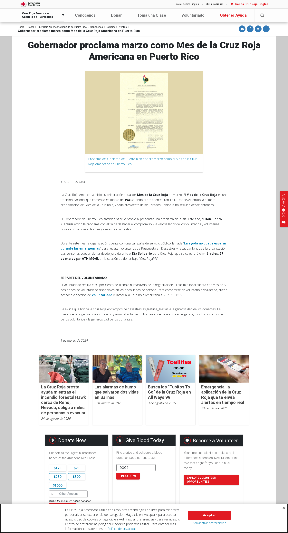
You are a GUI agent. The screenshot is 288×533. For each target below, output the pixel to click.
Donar (116, 15)
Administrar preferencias (209, 523)
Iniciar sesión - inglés (187, 4)
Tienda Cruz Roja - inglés (251, 4)
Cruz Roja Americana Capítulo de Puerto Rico (62, 27)
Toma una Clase (151, 15)
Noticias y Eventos (117, 27)
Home (21, 27)
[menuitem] (41, 15)
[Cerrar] (283, 508)
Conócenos (85, 15)
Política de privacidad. (122, 529)
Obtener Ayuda (233, 15)
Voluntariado (193, 15)
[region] (144, 518)
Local (31, 27)
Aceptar (209, 515)
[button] (262, 15)
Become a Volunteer (215, 440)
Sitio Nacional (214, 4)
